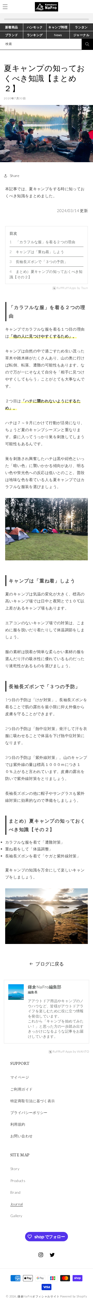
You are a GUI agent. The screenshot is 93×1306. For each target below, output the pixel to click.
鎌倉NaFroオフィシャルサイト (38, 1296)
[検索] (87, 44)
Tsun (84, 288)
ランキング (35, 35)
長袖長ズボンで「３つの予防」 (42, 261)
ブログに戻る (49, 964)
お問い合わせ (21, 1136)
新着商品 (11, 27)
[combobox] (46, 44)
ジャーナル (81, 35)
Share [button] (14, 175)
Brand (15, 1192)
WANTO (83, 1051)
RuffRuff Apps (66, 288)
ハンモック (35, 27)
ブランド (11, 35)
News (58, 35)
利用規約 (17, 1124)
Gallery (16, 1215)
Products (17, 1180)
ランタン (81, 27)
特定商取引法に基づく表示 (32, 1101)
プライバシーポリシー (29, 1112)
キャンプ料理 (57, 27)
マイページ (19, 1077)
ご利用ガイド (21, 1089)
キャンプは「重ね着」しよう (40, 252)
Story (14, 1168)
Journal (16, 1204)
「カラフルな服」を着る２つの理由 (45, 242)
